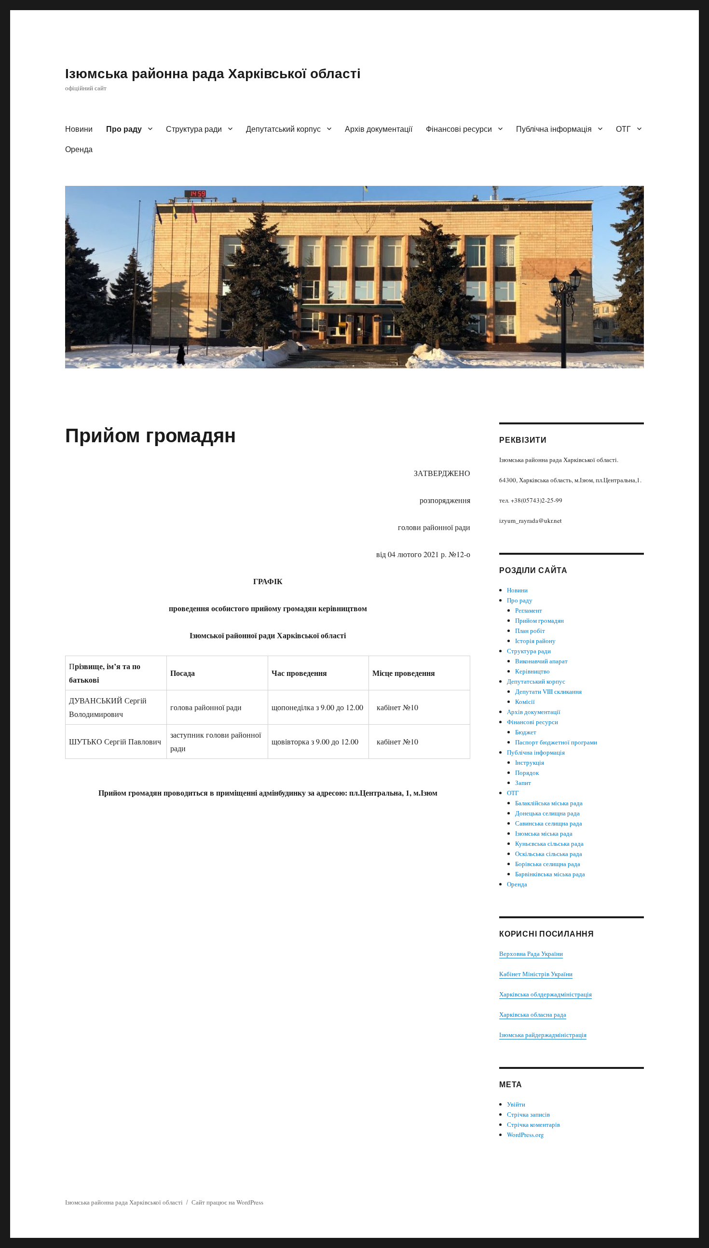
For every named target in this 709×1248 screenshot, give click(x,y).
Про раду (124, 128)
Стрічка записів (528, 1114)
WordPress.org (525, 1134)
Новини (79, 128)
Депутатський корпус (283, 128)
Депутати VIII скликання (548, 691)
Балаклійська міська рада (549, 803)
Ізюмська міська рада (544, 833)
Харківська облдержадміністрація (545, 994)
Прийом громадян (539, 620)
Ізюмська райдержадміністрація (542, 1034)
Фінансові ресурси (459, 128)
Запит (523, 782)
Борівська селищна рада (547, 863)
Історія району (535, 640)
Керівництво (532, 671)
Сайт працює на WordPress (227, 1202)
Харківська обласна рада (532, 1014)
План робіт (530, 630)
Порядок (527, 772)
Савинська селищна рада (548, 823)
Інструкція (529, 762)
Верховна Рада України (531, 953)
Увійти (516, 1104)
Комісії (525, 701)
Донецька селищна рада (547, 813)
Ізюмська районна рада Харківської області (213, 73)
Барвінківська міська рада (550, 873)
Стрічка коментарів (533, 1124)
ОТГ (623, 128)
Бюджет (525, 732)
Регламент (528, 610)
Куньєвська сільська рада (549, 843)
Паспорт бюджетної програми (556, 742)
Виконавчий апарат (541, 661)
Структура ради (194, 128)
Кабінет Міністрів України (536, 973)
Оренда (79, 148)
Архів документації (378, 128)
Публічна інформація (554, 128)
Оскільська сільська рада (548, 853)
